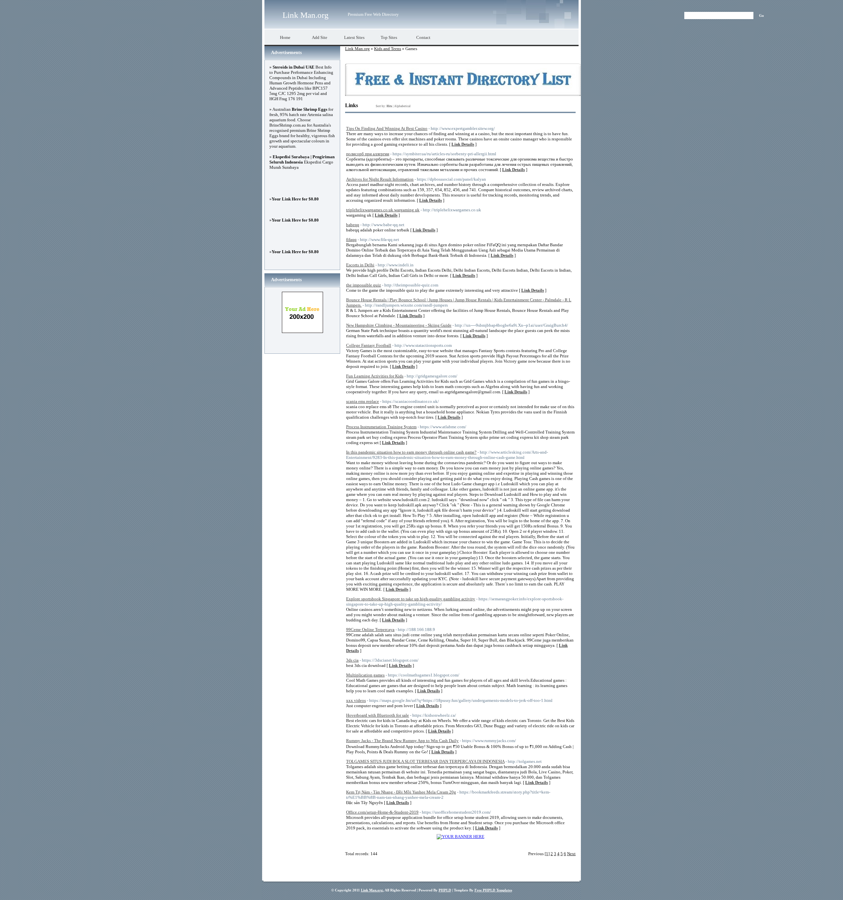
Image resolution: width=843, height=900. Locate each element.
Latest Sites (354, 37)
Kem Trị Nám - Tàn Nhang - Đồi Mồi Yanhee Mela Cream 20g (401, 792)
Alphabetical (402, 106)
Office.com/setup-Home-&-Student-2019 (382, 812)
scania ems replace (362, 401)
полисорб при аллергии (367, 153)
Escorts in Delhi (360, 264)
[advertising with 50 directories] (460, 836)
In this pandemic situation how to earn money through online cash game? (411, 452)
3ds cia (352, 660)
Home (285, 37)
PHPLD (445, 890)
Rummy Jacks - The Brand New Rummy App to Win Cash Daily (402, 740)
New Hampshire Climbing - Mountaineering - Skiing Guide (398, 325)
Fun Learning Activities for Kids (374, 376)
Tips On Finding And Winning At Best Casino (386, 128)
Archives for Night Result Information (380, 179)
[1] (547, 853)
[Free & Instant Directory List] (463, 94)
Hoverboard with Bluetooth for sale (377, 715)
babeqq (352, 224)
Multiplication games (365, 675)
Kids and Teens (387, 48)
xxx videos (356, 700)
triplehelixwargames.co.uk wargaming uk (383, 209)
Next (571, 853)
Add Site (319, 37)
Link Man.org (306, 15)
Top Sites (389, 37)
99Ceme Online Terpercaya (370, 629)
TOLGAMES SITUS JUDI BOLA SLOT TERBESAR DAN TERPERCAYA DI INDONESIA (425, 761)
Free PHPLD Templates (493, 890)
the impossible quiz (363, 285)
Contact (423, 37)
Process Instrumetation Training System (381, 426)
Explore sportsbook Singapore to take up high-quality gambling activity (410, 598)
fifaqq (351, 239)
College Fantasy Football (368, 345)
